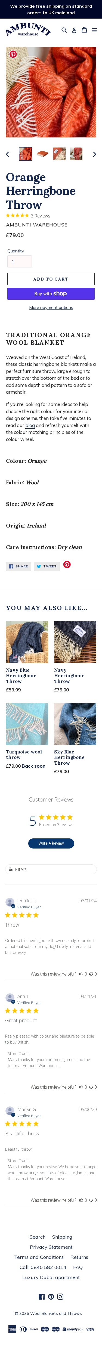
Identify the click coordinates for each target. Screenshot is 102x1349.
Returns (79, 1257)
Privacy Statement (51, 1247)
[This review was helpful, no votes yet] (81, 974)
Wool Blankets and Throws (56, 1313)
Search (37, 1237)
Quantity (15, 251)
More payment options (51, 307)
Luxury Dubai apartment (51, 1277)
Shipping (62, 1237)
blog (30, 425)
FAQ (78, 1267)
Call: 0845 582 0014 (43, 1267)
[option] (25, 154)
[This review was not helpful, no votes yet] (91, 974)
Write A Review (51, 843)
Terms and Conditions (39, 1257)
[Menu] (94, 29)
